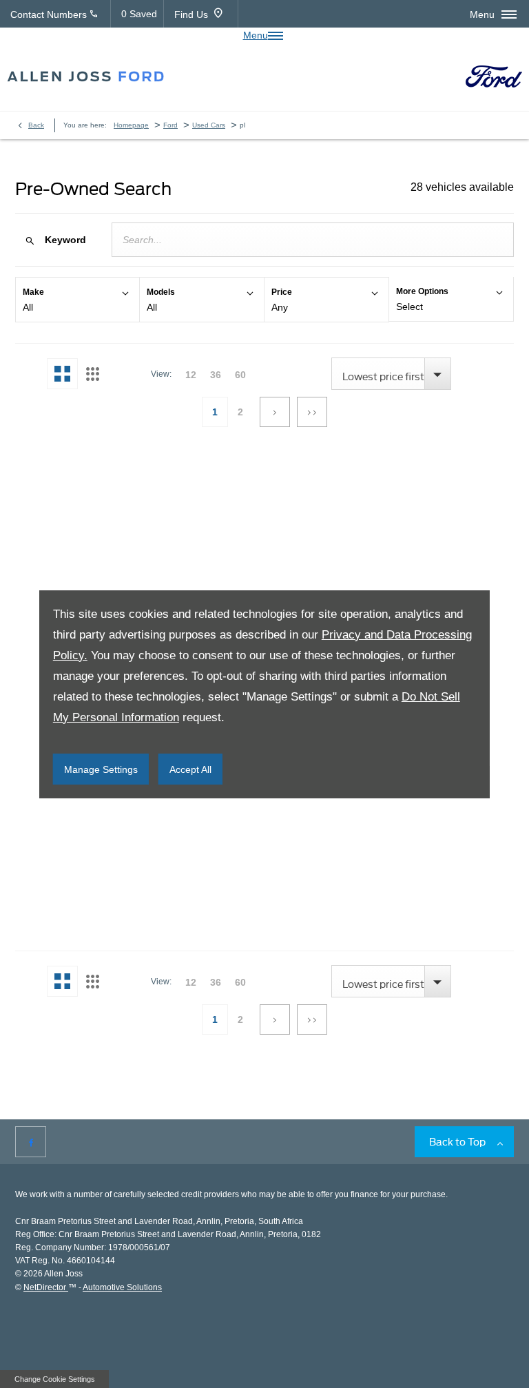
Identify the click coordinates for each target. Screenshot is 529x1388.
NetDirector (45, 1287)
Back (36, 125)
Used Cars (208, 125)
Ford (170, 125)
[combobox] (391, 374)
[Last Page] (312, 412)
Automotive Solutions (122, 1287)
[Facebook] (30, 1141)
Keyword (65, 239)
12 (190, 374)
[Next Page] (275, 412)
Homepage (131, 125)
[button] (77, 300)
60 (240, 374)
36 (215, 374)
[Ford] (494, 77)
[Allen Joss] (85, 77)
